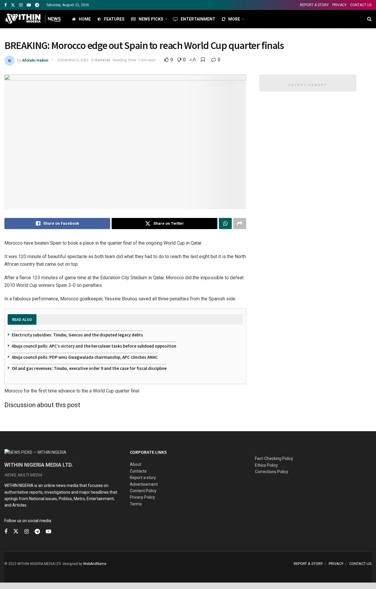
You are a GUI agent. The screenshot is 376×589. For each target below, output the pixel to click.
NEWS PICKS (151, 19)
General (102, 60)
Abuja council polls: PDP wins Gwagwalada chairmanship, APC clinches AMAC (85, 357)
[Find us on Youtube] (29, 5)
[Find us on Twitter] (13, 5)
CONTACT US (361, 5)
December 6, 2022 (73, 60)
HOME (85, 19)
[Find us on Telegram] (37, 5)
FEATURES (114, 19)
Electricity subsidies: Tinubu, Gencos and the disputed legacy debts (77, 335)
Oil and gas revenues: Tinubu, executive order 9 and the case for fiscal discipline (89, 368)
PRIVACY (339, 5)
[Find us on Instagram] (21, 5)
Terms (136, 504)
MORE (234, 19)
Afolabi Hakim (35, 60)
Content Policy (143, 490)
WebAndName (94, 564)
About (135, 464)
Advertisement (144, 484)
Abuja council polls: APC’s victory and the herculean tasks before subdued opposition (94, 346)
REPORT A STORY (314, 5)
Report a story (143, 477)
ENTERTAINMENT (198, 19)
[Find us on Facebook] (5, 5)
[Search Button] (369, 19)
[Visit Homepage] (33, 19)
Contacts (138, 471)
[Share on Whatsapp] (225, 223)
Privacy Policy (142, 497)
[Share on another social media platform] (239, 223)
